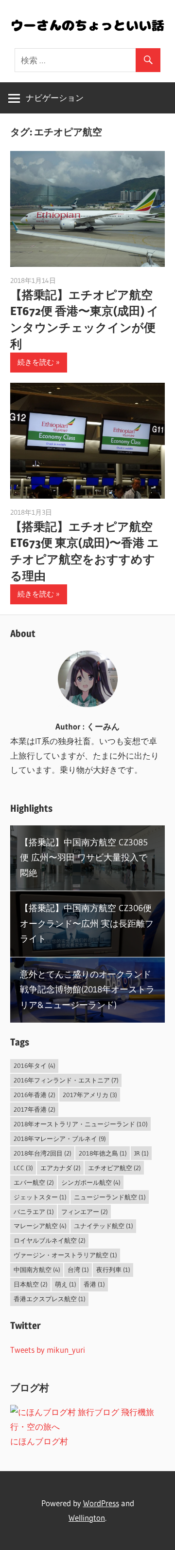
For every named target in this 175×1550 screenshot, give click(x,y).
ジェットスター (40, 1197)
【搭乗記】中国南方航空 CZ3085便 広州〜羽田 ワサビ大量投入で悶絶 (84, 857)
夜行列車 (113, 1269)
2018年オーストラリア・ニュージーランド (81, 1124)
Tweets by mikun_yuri (47, 1350)
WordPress (101, 1503)
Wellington (87, 1518)
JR (141, 1153)
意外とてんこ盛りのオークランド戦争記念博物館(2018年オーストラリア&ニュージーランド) (87, 989)
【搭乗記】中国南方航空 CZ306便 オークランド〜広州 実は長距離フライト (87, 923)
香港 (94, 1284)
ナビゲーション (55, 98)
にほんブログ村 (39, 1441)
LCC (23, 1168)
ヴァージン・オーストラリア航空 (65, 1255)
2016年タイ (34, 1065)
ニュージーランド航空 (110, 1197)
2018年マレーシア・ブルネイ (60, 1138)
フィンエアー (84, 1211)
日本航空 (31, 1284)
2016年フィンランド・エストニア (66, 1080)
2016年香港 (34, 1095)
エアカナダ (60, 1168)
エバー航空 (34, 1182)
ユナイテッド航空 (103, 1226)
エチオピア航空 (114, 1168)
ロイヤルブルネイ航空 (50, 1240)
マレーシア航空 (40, 1226)
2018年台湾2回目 (42, 1153)
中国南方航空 (37, 1269)
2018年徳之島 (103, 1153)
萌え (65, 1284)
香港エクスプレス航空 (50, 1299)
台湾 (78, 1269)
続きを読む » (39, 362)
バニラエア (34, 1211)
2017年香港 (34, 1109)
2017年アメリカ (90, 1095)
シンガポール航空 (91, 1182)
